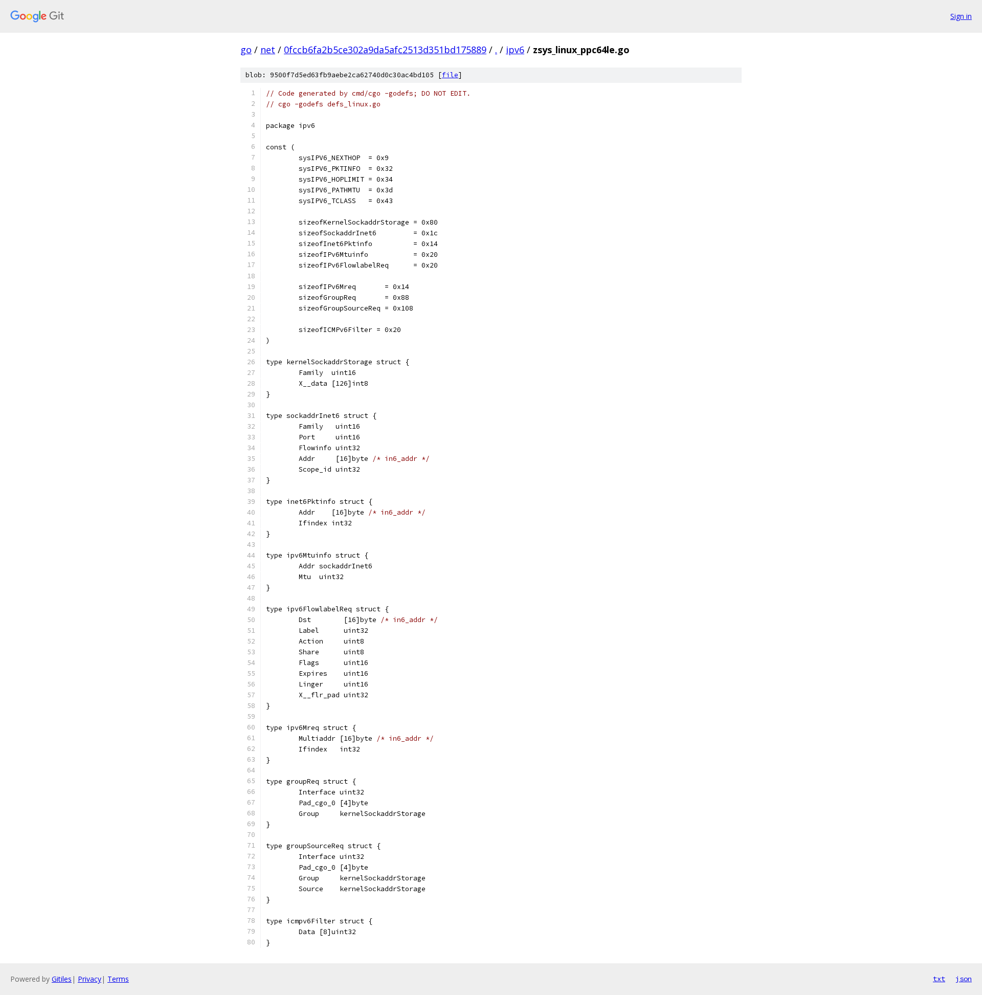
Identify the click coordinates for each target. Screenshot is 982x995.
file (450, 75)
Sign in (961, 16)
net (267, 49)
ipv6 (515, 49)
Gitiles (62, 979)
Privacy (89, 979)
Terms (118, 979)
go (246, 49)
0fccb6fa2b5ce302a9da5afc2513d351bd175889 (385, 49)
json (963, 978)
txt (939, 978)
